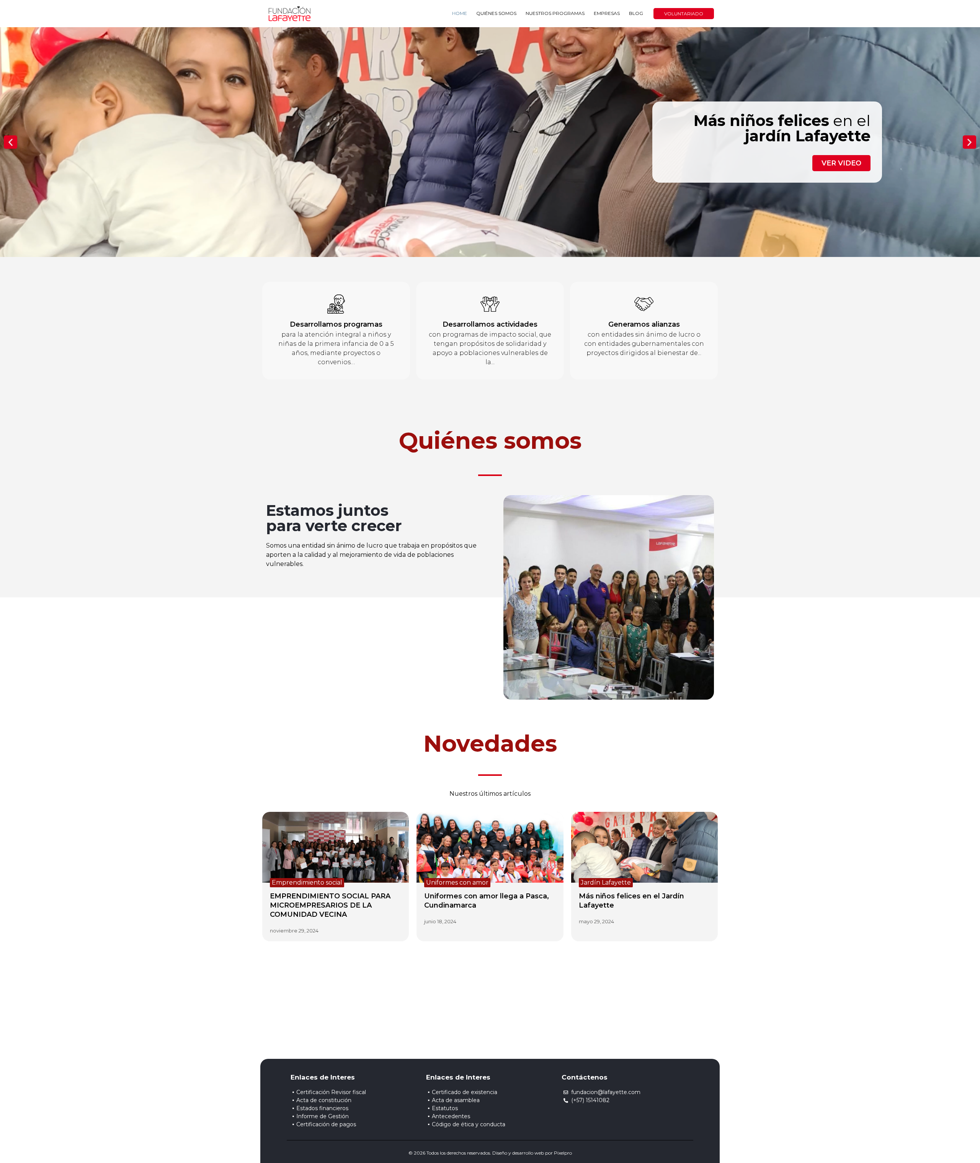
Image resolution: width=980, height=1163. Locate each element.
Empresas (607, 13)
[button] (10, 142)
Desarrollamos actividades (490, 324)
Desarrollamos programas (336, 324)
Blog (636, 13)
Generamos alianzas (644, 324)
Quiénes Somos (496, 13)
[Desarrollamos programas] (336, 304)
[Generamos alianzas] (643, 304)
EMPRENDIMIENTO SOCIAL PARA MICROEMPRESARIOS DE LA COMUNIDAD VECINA (330, 905)
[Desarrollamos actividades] (490, 304)
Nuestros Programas (555, 13)
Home (459, 13)
